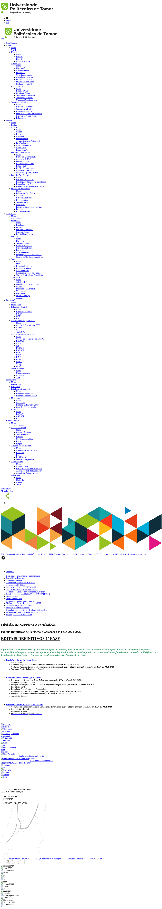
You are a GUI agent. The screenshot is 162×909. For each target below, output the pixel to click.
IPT (3, 39)
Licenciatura (21, 134)
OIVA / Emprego (23, 296)
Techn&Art (20, 332)
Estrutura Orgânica (13, 554)
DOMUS (20, 348)
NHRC (19, 362)
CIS (17, 346)
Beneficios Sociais (23, 268)
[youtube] (13, 863)
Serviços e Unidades (19, 102)
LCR (18, 352)
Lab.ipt (19, 314)
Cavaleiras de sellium (24, 439)
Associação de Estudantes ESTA (29, 471)
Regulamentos (22, 200)
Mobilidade (15, 398)
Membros (10, 571)
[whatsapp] (27, 863)
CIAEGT (20, 343)
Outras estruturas (18, 368)
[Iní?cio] (27, 14)
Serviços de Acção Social (26, 116)
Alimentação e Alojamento (21, 446)
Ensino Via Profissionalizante (17, 608)
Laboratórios (21, 118)
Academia (20, 375)
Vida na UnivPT (12, 421)
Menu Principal (7, 491)
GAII (18, 316)
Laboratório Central (19, 307)
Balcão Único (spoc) (24, 234)
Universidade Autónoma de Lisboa (30, 186)
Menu (13, 48)
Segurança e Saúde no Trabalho (29, 255)
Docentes (15, 236)
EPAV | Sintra (21, 166)
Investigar (20, 250)
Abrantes (19, 482)
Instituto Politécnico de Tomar (34, 554)
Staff (13, 259)
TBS (18, 377)
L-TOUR (20, 359)
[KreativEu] (6, 770)
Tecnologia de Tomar (24, 98)
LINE (18, 357)
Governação (16, 63)
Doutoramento (22, 139)
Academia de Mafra (24, 159)
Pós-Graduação (22, 143)
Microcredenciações (14, 599)
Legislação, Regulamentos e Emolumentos (23, 576)
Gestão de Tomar (23, 93)
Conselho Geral (22, 70)
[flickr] (22, 863)
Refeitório (20, 453)
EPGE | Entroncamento (25, 168)
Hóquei (19, 443)
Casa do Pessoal (22, 252)
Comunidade (11, 214)
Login (8, 20)
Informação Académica (20, 189)
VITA (18, 364)
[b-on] (4, 777)
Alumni (19, 298)
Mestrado (20, 136)
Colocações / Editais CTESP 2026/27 (21, 587)
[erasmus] (5, 772)
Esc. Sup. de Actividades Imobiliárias (31, 182)
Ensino (9, 120)
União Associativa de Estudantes (29, 468)
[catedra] (5, 774)
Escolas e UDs (17, 86)
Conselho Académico (24, 77)
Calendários (21, 195)
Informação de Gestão (25, 82)
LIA (18, 318)
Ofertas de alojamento (25, 459)
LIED (18, 355)
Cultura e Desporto (18, 428)
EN (7, 23)
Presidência (20, 73)
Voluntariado (21, 291)
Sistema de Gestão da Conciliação (29, 257)
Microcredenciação (23, 145)
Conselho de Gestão (24, 75)
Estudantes (15, 220)
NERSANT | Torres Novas (27, 173)
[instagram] (8, 863)
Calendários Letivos (14, 580)
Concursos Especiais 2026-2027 (19, 605)
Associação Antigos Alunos (27, 473)
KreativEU (15, 387)
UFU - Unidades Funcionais (59, 554)
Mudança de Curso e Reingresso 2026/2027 (23, 603)
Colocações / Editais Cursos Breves (20, 601)
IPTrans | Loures (22, 161)
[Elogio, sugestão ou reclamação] (8, 754)
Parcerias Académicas (19, 175)
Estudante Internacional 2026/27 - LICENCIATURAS (28, 594)
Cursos (14, 127)
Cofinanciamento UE (24, 84)
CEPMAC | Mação (24, 170)
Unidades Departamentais (26, 100)
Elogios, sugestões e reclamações (19, 614)
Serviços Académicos (24, 109)
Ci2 (17, 330)
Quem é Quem (96, 859)
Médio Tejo (15, 475)
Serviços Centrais (23, 243)
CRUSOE (20, 416)
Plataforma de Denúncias (19, 859)
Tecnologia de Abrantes (25, 95)
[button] (2, 907)
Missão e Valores (23, 61)
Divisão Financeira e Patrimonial (29, 114)
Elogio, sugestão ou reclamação (48, 859)
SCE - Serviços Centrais (104, 554)
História (14, 52)
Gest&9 (19, 366)
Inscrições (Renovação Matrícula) (29, 207)
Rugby (19, 441)
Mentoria (19, 286)
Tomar (18, 484)
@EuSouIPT (16, 277)
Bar (17, 455)
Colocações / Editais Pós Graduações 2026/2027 (25, 592)
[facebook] (3, 863)
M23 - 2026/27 (12, 596)
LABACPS (21, 350)
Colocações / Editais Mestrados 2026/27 (22, 589)
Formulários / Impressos (15, 578)
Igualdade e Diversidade (26, 289)
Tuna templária (22, 434)
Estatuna (19, 437)
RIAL (18, 418)
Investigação (11, 300)
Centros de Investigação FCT (23, 321)
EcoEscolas (20, 293)
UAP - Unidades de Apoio (82, 554)
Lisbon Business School (25, 184)
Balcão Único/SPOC (24, 211)
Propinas (19, 209)
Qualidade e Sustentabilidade (27, 284)
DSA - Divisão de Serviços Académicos (131, 554)
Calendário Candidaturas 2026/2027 (20, 583)
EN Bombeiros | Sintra (25, 164)
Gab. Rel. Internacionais (26, 407)
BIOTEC (20, 341)
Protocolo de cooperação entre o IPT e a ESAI (24, 612)
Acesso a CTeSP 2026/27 (16, 585)
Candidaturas (11, 43)
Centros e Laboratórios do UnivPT (25, 334)
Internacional (11, 380)
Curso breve (21, 148)
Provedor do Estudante (25, 79)
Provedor (20, 227)
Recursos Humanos (24, 111)
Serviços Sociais (22, 202)
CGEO (19, 327)
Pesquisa (7, 489)
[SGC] (4, 768)
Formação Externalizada (21, 152)
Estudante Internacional (20, 389)
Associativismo (17, 462)
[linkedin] (17, 863)
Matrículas (20, 205)
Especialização (22, 150)
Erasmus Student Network (26, 396)
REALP (14, 409)
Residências (21, 457)
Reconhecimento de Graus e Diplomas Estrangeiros (26, 610)
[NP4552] (5, 765)
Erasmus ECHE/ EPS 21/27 (27, 405)
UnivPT (9, 45)
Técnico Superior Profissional (28, 141)
